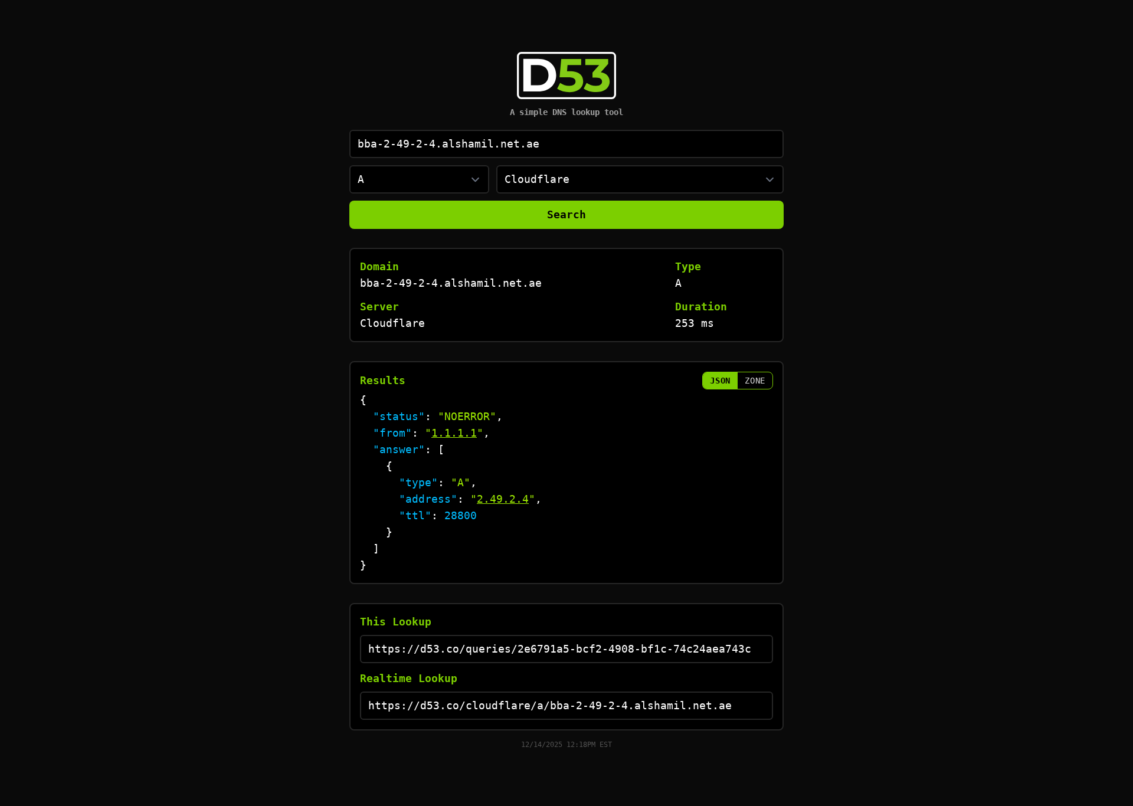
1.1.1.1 (454, 433)
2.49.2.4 (503, 499)
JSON (720, 380)
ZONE (755, 380)
